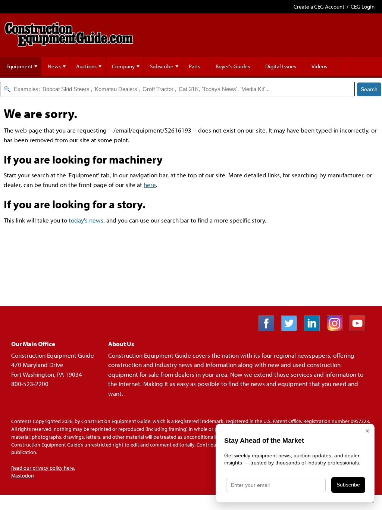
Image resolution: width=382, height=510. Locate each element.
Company (123, 66)
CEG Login (363, 6)
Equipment (19, 66)
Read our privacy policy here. (43, 467)
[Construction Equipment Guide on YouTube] (360, 329)
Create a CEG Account (319, 6)
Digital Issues (280, 66)
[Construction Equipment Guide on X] (292, 329)
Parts (194, 66)
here (150, 185)
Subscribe (161, 66)
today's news (86, 220)
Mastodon (22, 475)
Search (369, 89)
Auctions (86, 66)
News (54, 66)
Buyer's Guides (233, 66)
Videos (319, 66)
